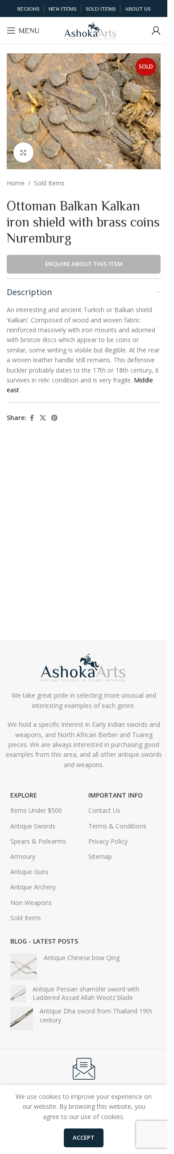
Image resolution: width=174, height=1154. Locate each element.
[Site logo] (90, 30)
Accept (84, 1137)
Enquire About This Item (84, 264)
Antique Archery (33, 887)
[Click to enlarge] (23, 152)
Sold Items (49, 183)
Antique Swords (32, 826)
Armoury (22, 856)
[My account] (156, 30)
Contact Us (104, 810)
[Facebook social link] (31, 418)
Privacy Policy (108, 841)
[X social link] (43, 418)
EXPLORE (23, 795)
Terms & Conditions (117, 826)
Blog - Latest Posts (44, 941)
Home (16, 183)
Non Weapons (31, 902)
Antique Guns (29, 871)
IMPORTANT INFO (115, 795)
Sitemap (100, 856)
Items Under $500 (36, 810)
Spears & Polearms (38, 841)
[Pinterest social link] (54, 418)
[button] (16, 111)
